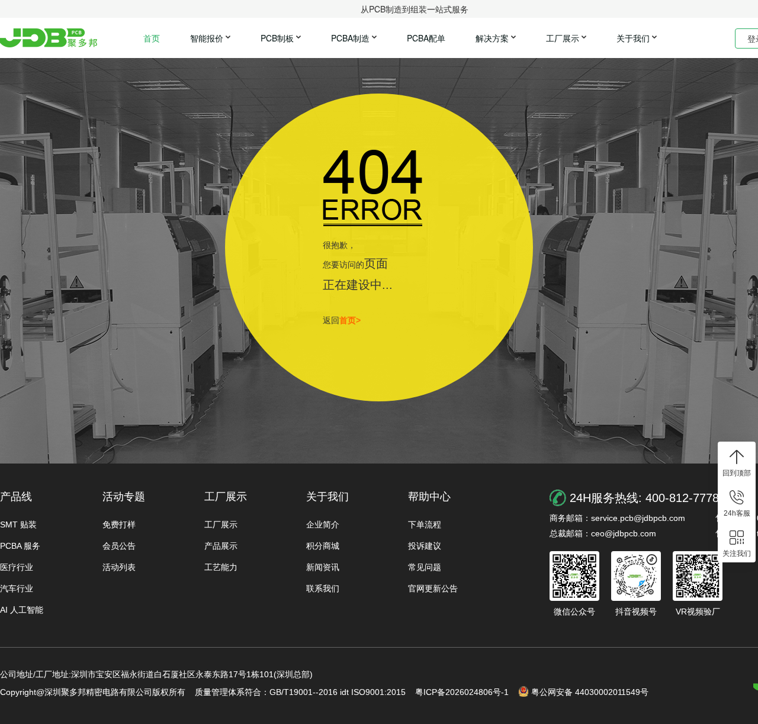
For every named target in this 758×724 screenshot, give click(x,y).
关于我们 (633, 38)
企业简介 (322, 524)
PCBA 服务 (20, 546)
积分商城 (322, 546)
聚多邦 (48, 37)
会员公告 (119, 546)
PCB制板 (277, 38)
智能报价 (206, 38)
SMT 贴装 (18, 524)
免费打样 (119, 524)
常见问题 (424, 567)
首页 (151, 38)
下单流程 (424, 524)
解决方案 (492, 38)
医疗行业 (16, 567)
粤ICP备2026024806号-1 (462, 692)
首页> (350, 320)
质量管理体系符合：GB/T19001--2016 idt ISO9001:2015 (300, 692)
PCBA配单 (426, 38)
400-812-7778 (682, 497)
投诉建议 (424, 546)
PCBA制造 (350, 38)
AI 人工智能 (21, 609)
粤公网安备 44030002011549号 (589, 692)
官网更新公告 (433, 588)
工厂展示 (562, 38)
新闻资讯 (322, 567)
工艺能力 (220, 567)
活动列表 (119, 567)
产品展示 (220, 546)
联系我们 (322, 588)
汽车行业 (16, 588)
